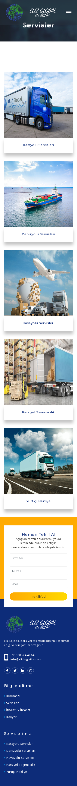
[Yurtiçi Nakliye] (38, 461)
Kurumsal (13, 696)
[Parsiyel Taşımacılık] (38, 372)
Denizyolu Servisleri (20, 751)
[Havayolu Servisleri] (38, 283)
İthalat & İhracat (18, 710)
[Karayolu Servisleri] (38, 105)
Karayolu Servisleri (20, 744)
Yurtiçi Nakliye (16, 772)
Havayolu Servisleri (20, 758)
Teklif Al (38, 597)
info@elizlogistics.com (25, 659)
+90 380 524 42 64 (22, 655)
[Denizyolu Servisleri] (38, 194)
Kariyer (11, 717)
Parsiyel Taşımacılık (20, 765)
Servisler (12, 703)
